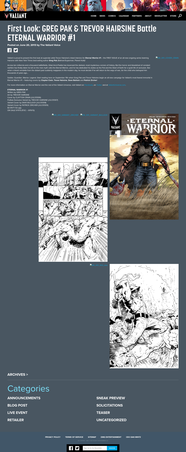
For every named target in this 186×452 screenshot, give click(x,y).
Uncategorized (111, 420)
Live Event (17, 413)
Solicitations (109, 405)
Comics (112, 16)
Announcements (23, 398)
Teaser (103, 413)
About (148, 16)
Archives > (17, 375)
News (102, 16)
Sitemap (92, 437)
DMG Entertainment (111, 437)
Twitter (99, 85)
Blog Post (17, 405)
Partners (137, 16)
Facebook (88, 85)
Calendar (124, 16)
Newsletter (161, 16)
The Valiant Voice (50, 45)
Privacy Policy (52, 437)
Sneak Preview (110, 398)
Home (93, 16)
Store (173, 16)
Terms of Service (74, 437)
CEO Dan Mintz (133, 437)
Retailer (15, 420)
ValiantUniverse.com (117, 85)
